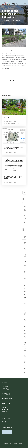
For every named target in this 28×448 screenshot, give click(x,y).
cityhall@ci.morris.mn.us (7, 398)
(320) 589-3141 (8, 393)
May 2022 (25, 357)
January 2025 (25, 320)
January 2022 (25, 370)
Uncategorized (16, 20)
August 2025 (25, 280)
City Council (4, 407)
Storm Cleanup (8, 118)
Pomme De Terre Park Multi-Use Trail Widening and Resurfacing (13, 147)
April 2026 (25, 242)
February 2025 (25, 312)
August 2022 (25, 350)
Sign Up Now (7, 432)
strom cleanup (16, 123)
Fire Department (5, 409)
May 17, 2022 (6, 20)
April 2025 (25, 299)
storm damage (9, 123)
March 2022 (25, 363)
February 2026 (25, 256)
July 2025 (25, 287)
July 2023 (25, 344)
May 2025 (25, 293)
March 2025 (25, 305)
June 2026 (25, 236)
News (15, 121)
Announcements (10, 121)
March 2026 (25, 249)
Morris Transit (5, 412)
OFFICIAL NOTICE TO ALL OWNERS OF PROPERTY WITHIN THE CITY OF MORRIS (13, 177)
